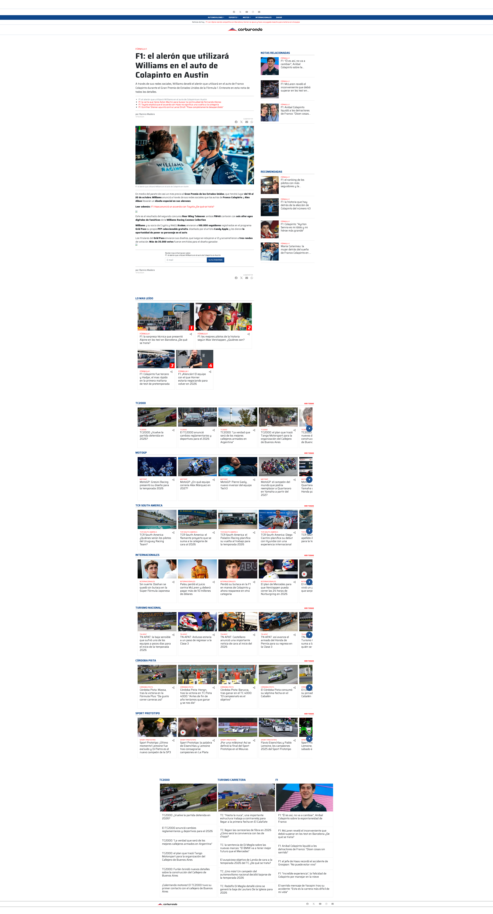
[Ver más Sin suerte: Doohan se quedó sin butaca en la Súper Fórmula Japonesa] (157, 569)
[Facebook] (234, 12)
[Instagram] (253, 12)
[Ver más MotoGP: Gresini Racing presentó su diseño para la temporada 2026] (157, 466)
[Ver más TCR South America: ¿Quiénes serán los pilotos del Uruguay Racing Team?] (157, 519)
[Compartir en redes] (191, 334)
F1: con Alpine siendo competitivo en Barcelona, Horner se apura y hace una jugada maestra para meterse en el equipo (253, 22)
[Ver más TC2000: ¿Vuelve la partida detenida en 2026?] (157, 417)
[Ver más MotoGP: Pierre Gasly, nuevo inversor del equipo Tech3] (237, 466)
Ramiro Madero (147, 114)
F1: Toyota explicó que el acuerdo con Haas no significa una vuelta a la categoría (179, 104)
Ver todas (309, 404)
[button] (216, 17)
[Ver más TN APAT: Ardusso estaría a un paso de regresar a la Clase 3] (197, 621)
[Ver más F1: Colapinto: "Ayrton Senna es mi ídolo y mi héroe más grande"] (270, 229)
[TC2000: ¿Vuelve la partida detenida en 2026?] (188, 797)
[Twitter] (240, 12)
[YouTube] (246, 12)
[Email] (259, 12)
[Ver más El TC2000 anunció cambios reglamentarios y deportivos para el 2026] (197, 417)
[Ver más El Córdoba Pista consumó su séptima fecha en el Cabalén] (278, 674)
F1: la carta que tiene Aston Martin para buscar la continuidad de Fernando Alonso (180, 102)
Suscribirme (215, 260)
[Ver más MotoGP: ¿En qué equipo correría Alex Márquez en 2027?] (197, 466)
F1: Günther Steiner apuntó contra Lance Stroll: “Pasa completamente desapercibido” (181, 107)
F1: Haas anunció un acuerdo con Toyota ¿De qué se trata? (182, 206)
